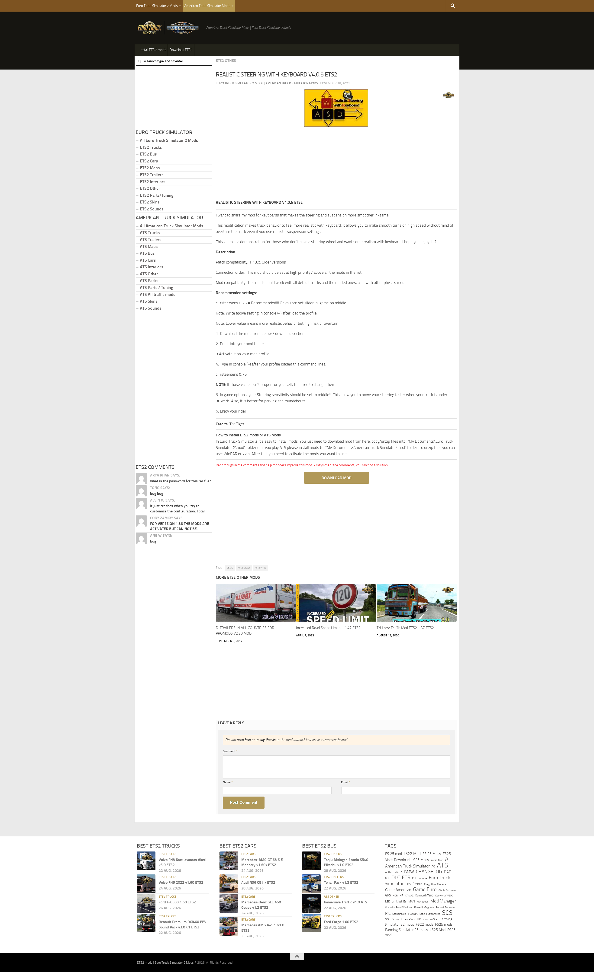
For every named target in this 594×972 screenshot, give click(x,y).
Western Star (430, 919)
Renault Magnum (424, 907)
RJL (388, 913)
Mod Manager (443, 901)
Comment (230, 751)
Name (228, 782)
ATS (442, 865)
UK (419, 919)
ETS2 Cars (149, 161)
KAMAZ (409, 895)
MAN (411, 901)
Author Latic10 (393, 872)
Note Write (260, 567)
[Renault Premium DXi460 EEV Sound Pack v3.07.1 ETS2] (146, 923)
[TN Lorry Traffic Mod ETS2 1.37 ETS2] (417, 603)
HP (402, 895)
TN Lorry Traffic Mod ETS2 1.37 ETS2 (405, 628)
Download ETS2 (181, 50)
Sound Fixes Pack (403, 919)
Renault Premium (445, 907)
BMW (409, 871)
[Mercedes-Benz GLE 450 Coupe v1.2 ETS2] (229, 903)
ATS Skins (148, 301)
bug (153, 541)
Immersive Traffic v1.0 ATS (345, 902)
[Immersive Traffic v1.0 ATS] (311, 903)
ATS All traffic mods (157, 294)
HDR (395, 895)
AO (433, 866)
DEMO (229, 567)
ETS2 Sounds (151, 209)
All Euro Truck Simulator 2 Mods (169, 140)
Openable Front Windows (398, 907)
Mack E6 (401, 901)
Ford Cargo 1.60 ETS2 (341, 922)
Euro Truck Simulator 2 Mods (157, 6)
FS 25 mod (393, 853)
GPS (388, 895)
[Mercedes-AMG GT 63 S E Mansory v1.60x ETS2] (229, 860)
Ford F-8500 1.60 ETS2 (177, 902)
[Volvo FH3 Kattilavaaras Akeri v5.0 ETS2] (146, 860)
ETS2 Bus (148, 154)
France (417, 884)
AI (447, 859)
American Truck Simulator (407, 866)
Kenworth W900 (444, 895)
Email (345, 782)
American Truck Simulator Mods (207, 6)
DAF (447, 872)
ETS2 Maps (150, 167)
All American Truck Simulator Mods (171, 226)
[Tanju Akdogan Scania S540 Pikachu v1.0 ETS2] (311, 860)
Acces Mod (437, 860)
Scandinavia (399, 913)
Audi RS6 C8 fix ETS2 (258, 882)
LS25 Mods (420, 860)
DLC (395, 877)
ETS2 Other (226, 60)
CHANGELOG (429, 871)
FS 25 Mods (432, 853)
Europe (422, 878)
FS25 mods (443, 924)
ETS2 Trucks (151, 147)
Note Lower (244, 567)
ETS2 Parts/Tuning (156, 195)
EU (414, 878)
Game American (398, 890)
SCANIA (413, 913)
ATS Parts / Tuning (156, 287)
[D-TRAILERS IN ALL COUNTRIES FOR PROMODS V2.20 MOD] (256, 603)
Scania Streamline (430, 913)
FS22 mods (424, 924)
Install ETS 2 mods (153, 50)
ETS (406, 878)
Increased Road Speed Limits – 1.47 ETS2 (328, 628)
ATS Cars (148, 260)
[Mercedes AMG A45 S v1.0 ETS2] (229, 926)
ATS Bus (147, 253)
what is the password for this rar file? (180, 481)
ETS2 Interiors (152, 181)
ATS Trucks (150, 232)
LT (393, 901)
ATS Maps (149, 246)
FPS (408, 884)
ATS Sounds (150, 308)
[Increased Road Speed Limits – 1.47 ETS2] (336, 603)
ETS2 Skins (149, 202)
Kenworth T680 (424, 895)
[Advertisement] (336, 166)
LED (387, 901)
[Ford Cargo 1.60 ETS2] (311, 923)
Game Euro (425, 889)
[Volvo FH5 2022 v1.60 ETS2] (146, 883)
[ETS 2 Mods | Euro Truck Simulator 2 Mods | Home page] (169, 28)
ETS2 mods (144, 963)
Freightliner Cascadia (435, 884)
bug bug (156, 493)
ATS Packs (149, 280)
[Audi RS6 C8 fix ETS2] (229, 883)
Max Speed (423, 901)
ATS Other (149, 273)
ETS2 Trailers (151, 174)
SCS (447, 912)
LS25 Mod (438, 930)
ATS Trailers (150, 239)
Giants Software (447, 890)
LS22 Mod (412, 853)
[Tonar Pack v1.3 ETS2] (311, 883)
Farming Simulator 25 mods (406, 930)
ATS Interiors (151, 267)
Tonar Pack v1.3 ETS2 (341, 882)
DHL (387, 878)
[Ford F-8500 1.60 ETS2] (146, 903)
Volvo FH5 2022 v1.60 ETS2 (181, 882)
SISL (387, 919)
